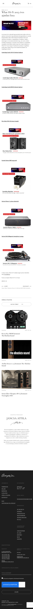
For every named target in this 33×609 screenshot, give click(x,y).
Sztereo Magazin (21, 517)
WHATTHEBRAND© (12, 604)
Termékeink (5, 486)
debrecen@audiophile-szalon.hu (23, 557)
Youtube (30, 499)
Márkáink (4, 491)
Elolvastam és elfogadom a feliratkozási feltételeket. (13, 578)
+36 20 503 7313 (21, 554)
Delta (18, 537)
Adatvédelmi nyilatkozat (8, 503)
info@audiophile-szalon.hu (8, 561)
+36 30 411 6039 (6, 558)
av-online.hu (20, 509)
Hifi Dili (19, 519)
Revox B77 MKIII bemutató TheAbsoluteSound (11, 335)
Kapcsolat (4, 497)
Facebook (19, 499)
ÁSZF (3, 501)
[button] (3, 3)
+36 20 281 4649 (6, 555)
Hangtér (19, 539)
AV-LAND (19, 532)
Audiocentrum (21, 530)
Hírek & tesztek (6, 495)
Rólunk (4, 488)
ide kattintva (7, 274)
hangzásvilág (21, 513)
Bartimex (19, 534)
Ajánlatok (4, 493)
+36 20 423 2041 (6, 557)
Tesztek (4, 330)
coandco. (19, 511)
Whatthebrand (21, 515)
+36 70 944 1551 (6, 554)
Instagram (25, 499)
